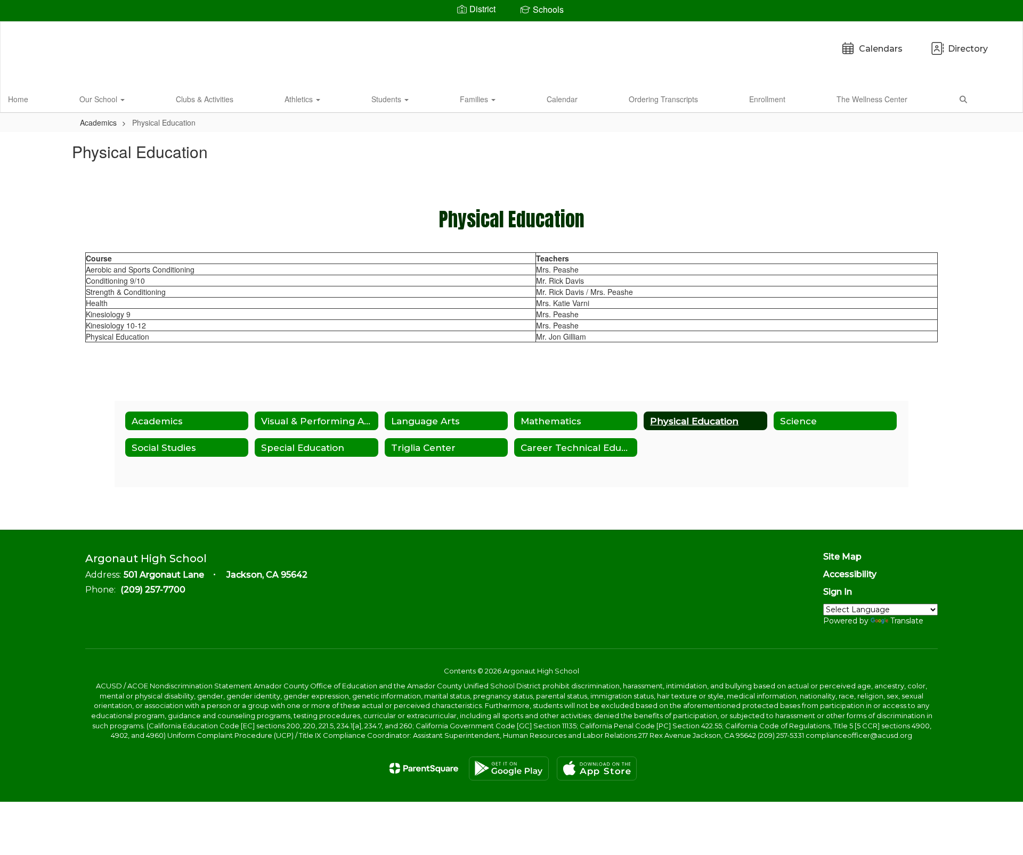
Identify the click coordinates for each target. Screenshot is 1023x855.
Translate (906, 621)
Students (387, 99)
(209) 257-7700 (152, 590)
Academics (98, 122)
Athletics (300, 99)
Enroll (996, 98)
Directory (968, 49)
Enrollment (767, 99)
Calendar (562, 99)
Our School (99, 99)
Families (475, 99)
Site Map (842, 557)
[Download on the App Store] (597, 768)
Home (18, 99)
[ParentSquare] (424, 768)
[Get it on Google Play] (509, 768)
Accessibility (849, 574)
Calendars (881, 49)
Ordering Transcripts (663, 99)
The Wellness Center (872, 99)
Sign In (837, 592)
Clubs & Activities (204, 99)
